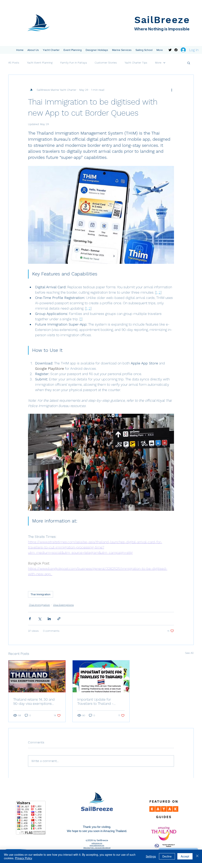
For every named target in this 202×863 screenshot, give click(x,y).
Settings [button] (151, 856)
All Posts (13, 62)
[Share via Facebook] (30, 619)
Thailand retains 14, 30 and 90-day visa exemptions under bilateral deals (34, 701)
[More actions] (171, 89)
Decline (167, 856)
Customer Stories (106, 62)
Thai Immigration (40, 594)
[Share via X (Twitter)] (39, 619)
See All (189, 652)
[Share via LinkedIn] (49, 619)
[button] (33, 50)
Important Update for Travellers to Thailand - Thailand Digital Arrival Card (98, 701)
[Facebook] (176, 50)
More (158, 62)
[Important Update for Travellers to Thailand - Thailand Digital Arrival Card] (101, 676)
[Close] (197, 856)
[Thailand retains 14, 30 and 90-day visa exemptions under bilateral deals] (36, 676)
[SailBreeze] (170, 50)
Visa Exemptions (63, 604)
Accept (185, 856)
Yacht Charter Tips (136, 62)
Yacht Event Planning (39, 62)
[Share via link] (59, 619)
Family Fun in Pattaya (73, 62)
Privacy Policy (23, 858)
